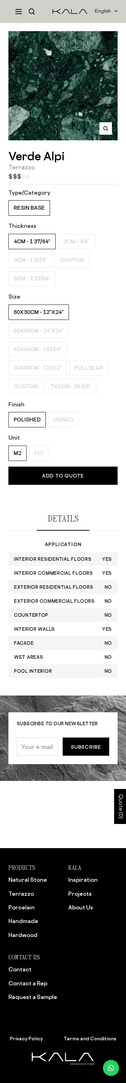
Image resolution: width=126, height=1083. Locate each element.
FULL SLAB (89, 367)
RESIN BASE (29, 207)
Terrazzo (21, 893)
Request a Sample (32, 996)
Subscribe (86, 747)
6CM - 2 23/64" (32, 278)
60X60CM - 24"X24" (39, 330)
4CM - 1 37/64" (32, 241)
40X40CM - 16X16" (38, 349)
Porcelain (21, 907)
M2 (17, 453)
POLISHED (27, 419)
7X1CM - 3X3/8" (71, 386)
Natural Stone (27, 879)
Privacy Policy (26, 1038)
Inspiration (83, 879)
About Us (80, 907)
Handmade (23, 920)
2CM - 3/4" (76, 241)
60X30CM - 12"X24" (39, 312)
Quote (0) (120, 806)
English (103, 11)
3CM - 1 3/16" (30, 260)
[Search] (32, 11)
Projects (80, 893)
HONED (63, 419)
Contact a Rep (27, 983)
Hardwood (22, 934)
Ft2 (38, 453)
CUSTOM (72, 260)
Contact (19, 969)
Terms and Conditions (90, 1038)
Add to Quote (63, 475)
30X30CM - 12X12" (38, 367)
